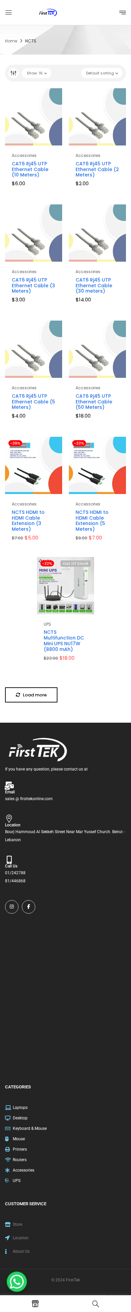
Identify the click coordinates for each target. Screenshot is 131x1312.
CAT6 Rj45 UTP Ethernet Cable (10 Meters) (30, 169)
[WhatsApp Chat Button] (17, 1282)
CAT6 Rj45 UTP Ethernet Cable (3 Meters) (33, 285)
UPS (47, 624)
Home (11, 41)
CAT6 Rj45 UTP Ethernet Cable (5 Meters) (33, 402)
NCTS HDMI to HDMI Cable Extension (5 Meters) (92, 520)
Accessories (24, 155)
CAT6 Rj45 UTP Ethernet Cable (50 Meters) (94, 402)
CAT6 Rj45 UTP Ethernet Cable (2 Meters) (97, 169)
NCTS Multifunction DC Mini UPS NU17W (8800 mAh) (64, 640)
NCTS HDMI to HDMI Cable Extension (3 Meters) (28, 520)
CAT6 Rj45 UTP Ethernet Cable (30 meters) (94, 285)
